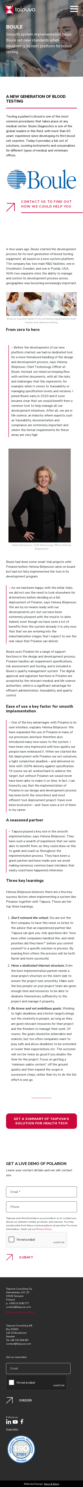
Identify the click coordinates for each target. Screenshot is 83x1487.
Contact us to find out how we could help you (46, 204)
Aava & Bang (51, 1484)
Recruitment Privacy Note (20, 1312)
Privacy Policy (43, 1229)
